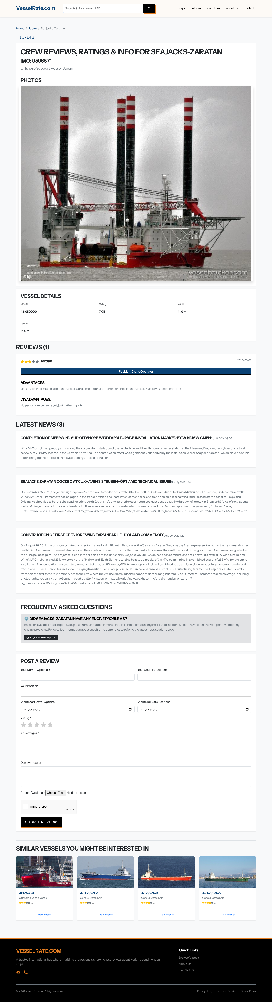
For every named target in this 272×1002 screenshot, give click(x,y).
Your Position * (30, 686)
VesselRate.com (35, 8)
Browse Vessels (189, 957)
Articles (197, 8)
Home (20, 28)
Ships (182, 8)
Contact (249, 8)
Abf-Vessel (26, 893)
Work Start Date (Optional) (39, 702)
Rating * (26, 718)
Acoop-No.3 (149, 893)
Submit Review (41, 822)
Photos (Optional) (33, 792)
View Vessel (44, 914)
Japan (32, 28)
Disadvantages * (32, 762)
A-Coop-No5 (211, 893)
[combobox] (136, 693)
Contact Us (186, 970)
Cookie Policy (248, 991)
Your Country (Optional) (153, 670)
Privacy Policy (205, 991)
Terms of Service (226, 991)
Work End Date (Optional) (154, 702)
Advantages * (30, 733)
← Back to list (25, 37)
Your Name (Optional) (35, 670)
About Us (232, 8)
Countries (213, 8)
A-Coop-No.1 (89, 893)
